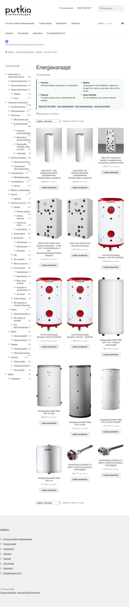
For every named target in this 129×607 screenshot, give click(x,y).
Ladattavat (15, 378)
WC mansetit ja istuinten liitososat (22, 303)
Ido (15, 255)
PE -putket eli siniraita (19, 319)
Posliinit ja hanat (18, 202)
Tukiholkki (21, 153)
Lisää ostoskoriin (49, 187)
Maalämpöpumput (21, 177)
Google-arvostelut (102, 106)
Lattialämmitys (17, 181)
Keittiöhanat (22, 242)
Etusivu (11, 52)
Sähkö (11, 374)
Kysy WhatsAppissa (84, 106)
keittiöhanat (22, 229)
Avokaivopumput (18, 106)
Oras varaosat (20, 298)
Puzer (16, 98)
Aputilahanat (22, 272)
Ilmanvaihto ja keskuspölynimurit (16, 75)
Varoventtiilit (19, 370)
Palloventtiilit (19, 361)
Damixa (17, 207)
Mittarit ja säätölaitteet (20, 190)
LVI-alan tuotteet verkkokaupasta (19, 23)
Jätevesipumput (18, 111)
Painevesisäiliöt (20, 336)
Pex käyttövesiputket (21, 325)
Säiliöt (13, 331)
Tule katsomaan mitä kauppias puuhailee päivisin (24, 44)
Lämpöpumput (17, 173)
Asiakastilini (61, 23)
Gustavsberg (19, 233)
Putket (14, 309)
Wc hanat (21, 250)
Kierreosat (15, 115)
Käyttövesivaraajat (22, 353)
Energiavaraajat (20, 348)
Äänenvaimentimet (19, 81)
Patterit (14, 194)
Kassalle (9, 33)
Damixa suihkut (23, 211)
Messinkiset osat (21, 119)
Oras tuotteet (19, 267)
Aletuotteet (37, 33)
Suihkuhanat (22, 246)
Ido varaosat (19, 259)
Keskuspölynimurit (19, 89)
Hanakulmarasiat (21, 313)
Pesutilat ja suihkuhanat (22, 288)
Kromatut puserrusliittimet (24, 131)
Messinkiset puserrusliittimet (24, 138)
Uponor (17, 185)
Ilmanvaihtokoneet (19, 85)
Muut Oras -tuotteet (22, 281)
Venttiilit (14, 357)
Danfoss (17, 198)
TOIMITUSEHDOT (84, 8)
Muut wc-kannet (21, 263)
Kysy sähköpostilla (65, 106)
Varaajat (39, 52)
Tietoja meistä (45, 23)
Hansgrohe (18, 237)
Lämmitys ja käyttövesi (25, 52)
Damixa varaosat (20, 216)
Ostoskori (75, 23)
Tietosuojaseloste (66, 8)
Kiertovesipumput (18, 157)
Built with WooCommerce (29, 592)
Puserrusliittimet (20, 124)
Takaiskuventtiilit (21, 365)
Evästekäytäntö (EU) (56, 33)
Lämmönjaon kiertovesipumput (21, 167)
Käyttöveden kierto (22, 162)
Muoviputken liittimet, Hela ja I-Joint (23, 146)
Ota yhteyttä (23, 33)
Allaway (17, 93)
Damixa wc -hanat (22, 223)
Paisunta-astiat (20, 340)
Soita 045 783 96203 (47, 106)
